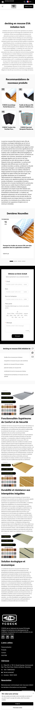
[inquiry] (32, 349)
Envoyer (17, 336)
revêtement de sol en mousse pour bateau (15, 371)
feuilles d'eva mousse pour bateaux (13, 357)
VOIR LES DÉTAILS (9, 95)
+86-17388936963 (9, 670)
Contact (3, 652)
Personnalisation (6, 647)
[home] (14, 6)
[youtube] (7, 637)
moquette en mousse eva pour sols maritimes (16, 360)
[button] (11, 261)
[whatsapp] (32, 353)
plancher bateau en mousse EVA (12, 367)
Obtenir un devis (28, 6)
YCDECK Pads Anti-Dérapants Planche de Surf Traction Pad (26, 128)
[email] (32, 357)
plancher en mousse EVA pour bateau (14, 364)
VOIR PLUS (6, 253)
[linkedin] (12, 637)
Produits (3, 650)
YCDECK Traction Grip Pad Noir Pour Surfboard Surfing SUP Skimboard (9, 128)
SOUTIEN (4, 655)
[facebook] (3, 637)
